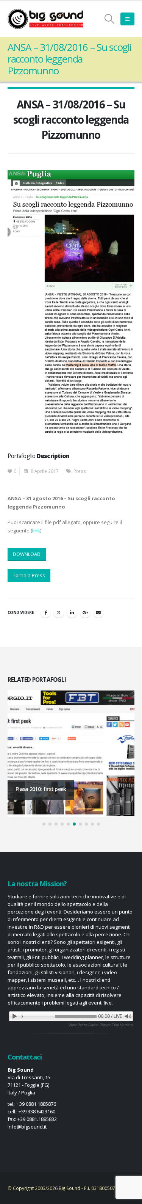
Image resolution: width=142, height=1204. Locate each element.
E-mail (98, 612)
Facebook (45, 612)
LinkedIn (72, 612)
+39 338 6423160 (37, 1111)
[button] (109, 19)
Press (79, 471)
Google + (85, 612)
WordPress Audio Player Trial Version (101, 1025)
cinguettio (58, 612)
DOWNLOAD (27, 554)
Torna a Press (29, 575)
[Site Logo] (45, 19)
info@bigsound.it (27, 1126)
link (36, 530)
